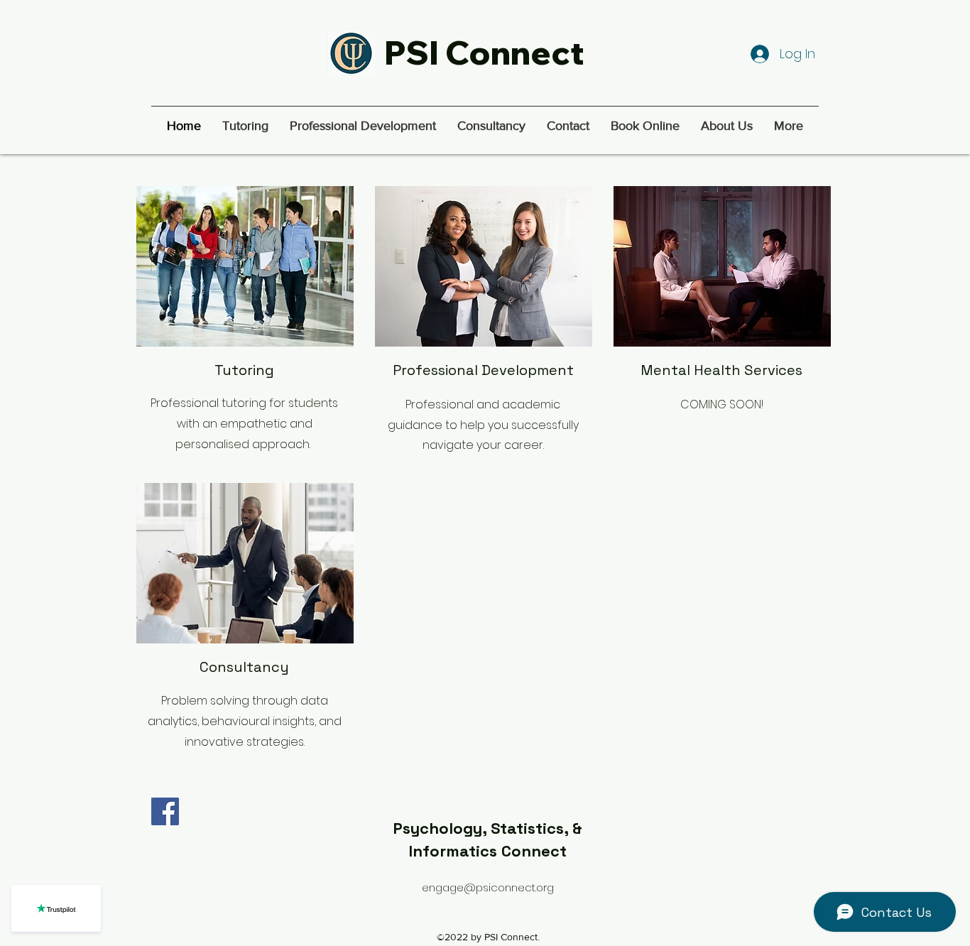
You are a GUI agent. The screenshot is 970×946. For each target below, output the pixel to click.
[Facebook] (165, 811)
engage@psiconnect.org (488, 887)
